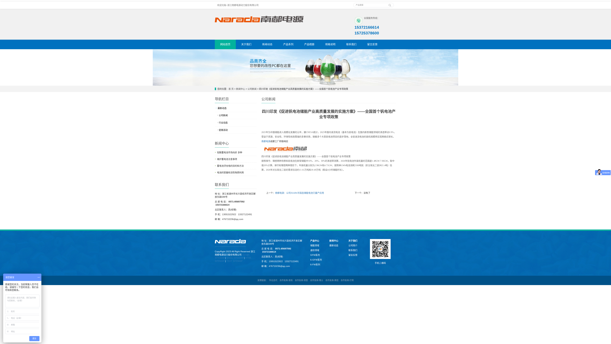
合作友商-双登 (301, 280)
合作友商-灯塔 (347, 280)
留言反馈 (372, 44)
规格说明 (330, 44)
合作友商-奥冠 (331, 280)
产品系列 (288, 44)
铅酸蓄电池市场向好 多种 (229, 152)
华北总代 (273, 280)
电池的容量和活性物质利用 (230, 172)
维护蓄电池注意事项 (227, 159)
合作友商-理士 (316, 280)
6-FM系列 (315, 264)
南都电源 (265, 141)
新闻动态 (267, 44)
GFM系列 (315, 255)
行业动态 (223, 122)
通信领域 (314, 250)
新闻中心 (240, 89)
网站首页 (225, 44)
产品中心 (314, 240)
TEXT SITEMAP (234, 261)
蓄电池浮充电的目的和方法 (230, 166)
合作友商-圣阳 (286, 280)
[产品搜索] (390, 4)
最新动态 (222, 108)
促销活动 (223, 130)
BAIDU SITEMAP (234, 258)
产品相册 (309, 44)
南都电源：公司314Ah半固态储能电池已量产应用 (299, 193)
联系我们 (351, 44)
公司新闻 (252, 89)
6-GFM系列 (316, 259)
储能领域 (314, 245)
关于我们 (246, 44)
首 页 (231, 89)
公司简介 (352, 245)
